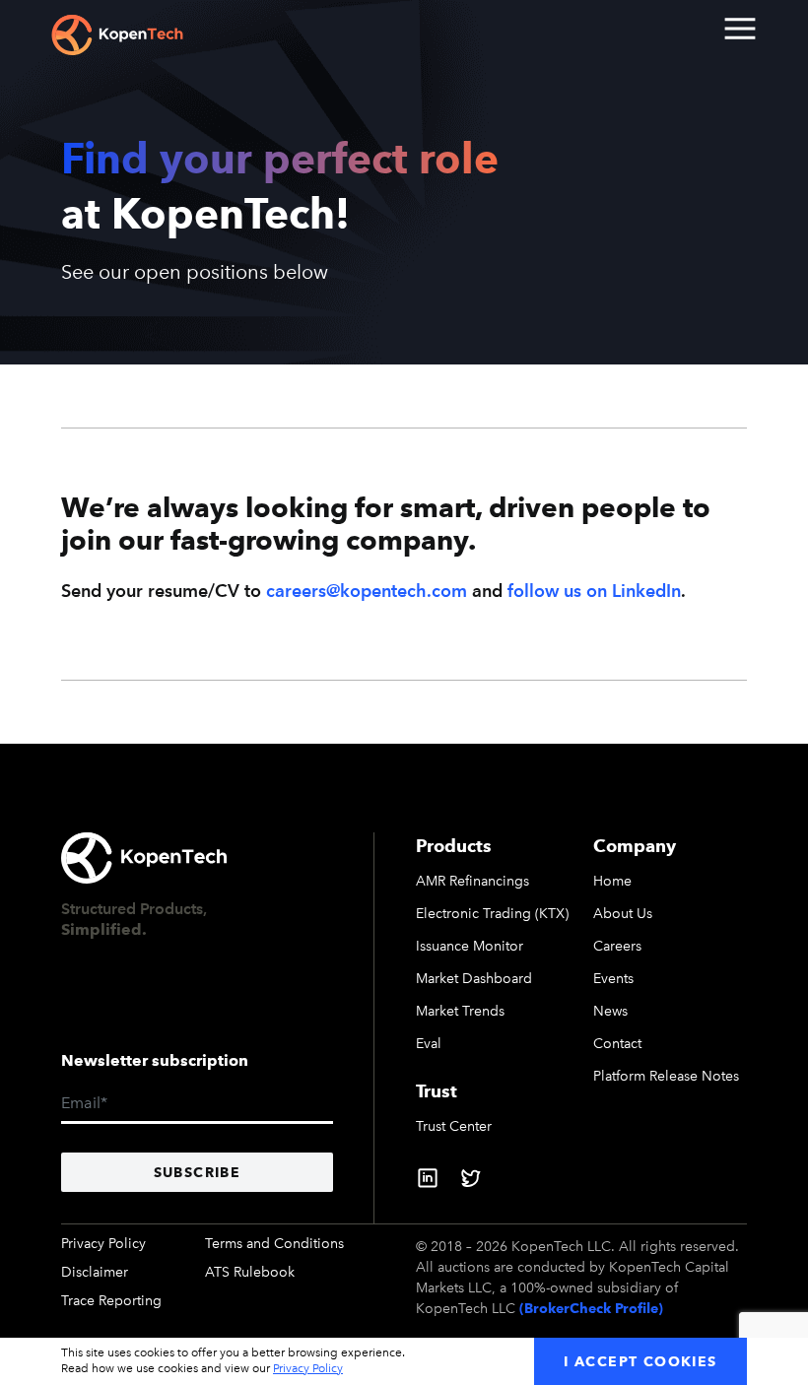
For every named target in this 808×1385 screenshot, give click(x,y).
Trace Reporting (111, 1300)
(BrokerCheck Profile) (591, 1308)
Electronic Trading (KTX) (492, 913)
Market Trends (460, 1011)
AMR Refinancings (472, 881)
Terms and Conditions (274, 1243)
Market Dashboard (474, 978)
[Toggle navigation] (739, 27)
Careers (617, 946)
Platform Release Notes (666, 1076)
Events (613, 978)
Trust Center (454, 1126)
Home (612, 881)
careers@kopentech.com (366, 590)
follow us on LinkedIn (594, 590)
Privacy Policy (103, 1243)
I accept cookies (640, 1361)
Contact (617, 1043)
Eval (428, 1043)
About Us (622, 913)
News (610, 1011)
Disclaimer (94, 1272)
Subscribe (197, 1172)
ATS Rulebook (250, 1272)
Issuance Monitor (469, 946)
